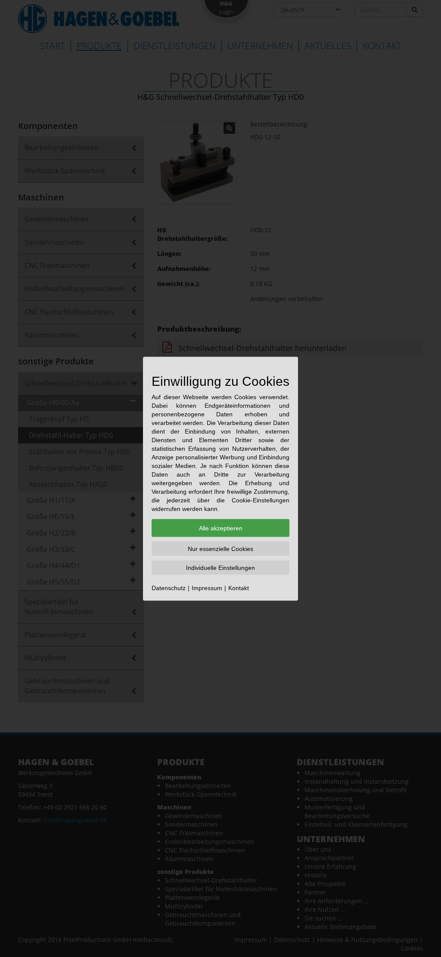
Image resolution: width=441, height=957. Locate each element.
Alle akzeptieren (220, 527)
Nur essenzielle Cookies (220, 548)
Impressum (207, 587)
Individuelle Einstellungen (220, 567)
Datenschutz (169, 587)
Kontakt (238, 587)
